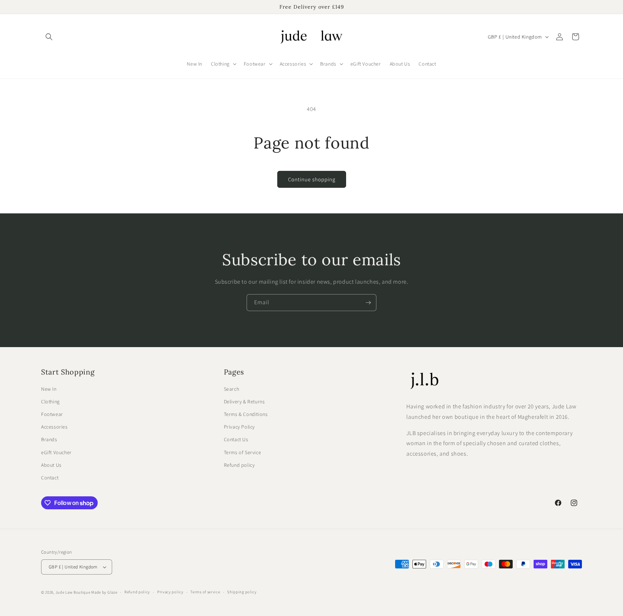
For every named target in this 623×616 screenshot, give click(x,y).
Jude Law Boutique (73, 592)
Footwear (52, 414)
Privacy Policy (239, 427)
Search (231, 389)
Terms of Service (242, 452)
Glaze (112, 592)
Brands (49, 439)
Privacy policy (170, 591)
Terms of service (205, 591)
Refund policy (239, 465)
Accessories (54, 427)
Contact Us (236, 439)
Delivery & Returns (244, 401)
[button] (49, 37)
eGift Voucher (56, 452)
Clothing (50, 401)
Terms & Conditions (246, 414)
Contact (49, 477)
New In (49, 389)
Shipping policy (242, 591)
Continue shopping (311, 179)
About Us (51, 465)
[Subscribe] (368, 302)
